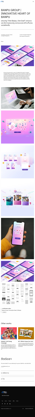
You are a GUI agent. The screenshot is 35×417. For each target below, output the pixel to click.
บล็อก (14, 401)
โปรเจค (10, 401)
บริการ (6, 401)
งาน (23, 408)
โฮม (2, 401)
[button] (33, 2)
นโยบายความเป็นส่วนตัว (29, 408)
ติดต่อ (17, 401)
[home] (2, 1)
